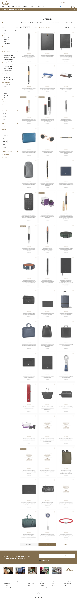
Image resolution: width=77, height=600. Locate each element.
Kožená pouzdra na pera (8, 72)
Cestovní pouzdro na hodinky (9, 106)
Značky (33, 6)
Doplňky (26, 6)
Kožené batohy (6, 54)
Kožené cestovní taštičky (8, 56)
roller (4, 145)
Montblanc (6, 21)
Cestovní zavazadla (7, 84)
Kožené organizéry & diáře (8, 65)
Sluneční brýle (6, 95)
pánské (4, 117)
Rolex (3, 6)
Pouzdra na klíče (7, 92)
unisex (4, 120)
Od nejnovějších (48, 27)
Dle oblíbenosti (26, 27)
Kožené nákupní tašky (8, 61)
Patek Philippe (10, 6)
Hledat (65, 6)
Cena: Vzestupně (34, 27)
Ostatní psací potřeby (8, 43)
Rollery (5, 49)
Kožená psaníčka (7, 74)
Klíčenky (5, 86)
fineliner (4, 133)
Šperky (5, 99)
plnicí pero (5, 142)
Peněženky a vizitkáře (8, 68)
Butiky (39, 6)
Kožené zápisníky (7, 77)
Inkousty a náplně (7, 38)
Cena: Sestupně (41, 27)
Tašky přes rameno (7, 76)
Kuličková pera (6, 40)
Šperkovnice (6, 97)
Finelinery (5, 36)
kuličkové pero (5, 136)
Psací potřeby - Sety (8, 47)
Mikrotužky (6, 41)
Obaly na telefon (7, 90)
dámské (4, 114)
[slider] (3, 28)
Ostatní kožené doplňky (8, 67)
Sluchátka (6, 93)
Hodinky (18, 6)
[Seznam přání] (36, 33)
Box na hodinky (6, 104)
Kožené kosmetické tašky (8, 59)
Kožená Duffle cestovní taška (9, 57)
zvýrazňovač (5, 148)
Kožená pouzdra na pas (8, 70)
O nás (44, 6)
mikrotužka (5, 139)
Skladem (73, 27)
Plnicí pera (6, 45)
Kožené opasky (6, 63)
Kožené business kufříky (8, 79)
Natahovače (6, 108)
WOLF (5, 23)
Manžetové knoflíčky (7, 88)
